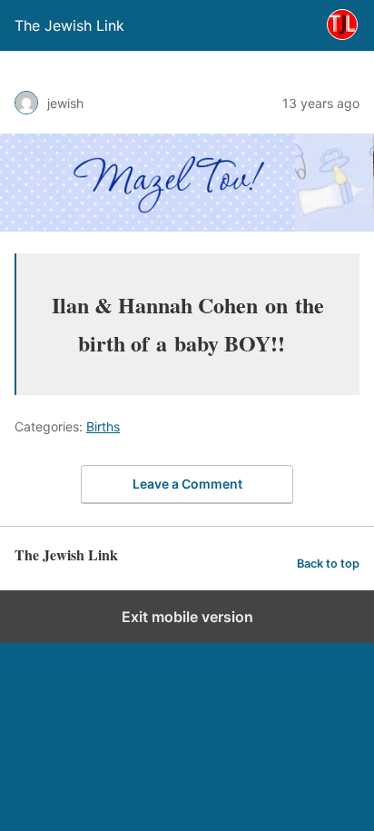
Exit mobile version (187, 617)
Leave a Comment (187, 483)
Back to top (328, 563)
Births (103, 426)
